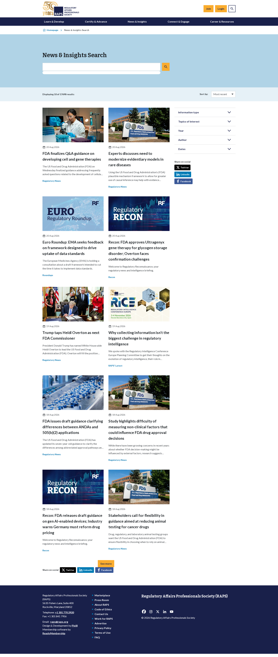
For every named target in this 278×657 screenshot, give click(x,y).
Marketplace (102, 595)
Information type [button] (188, 112)
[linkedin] (164, 611)
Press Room (102, 599)
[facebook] (143, 611)
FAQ (97, 637)
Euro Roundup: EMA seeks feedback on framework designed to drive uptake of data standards (72, 248)
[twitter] (157, 611)
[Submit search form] (166, 67)
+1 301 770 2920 (64, 612)
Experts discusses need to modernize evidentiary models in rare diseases (135, 159)
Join (208, 8)
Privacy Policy (103, 627)
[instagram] (150, 611)
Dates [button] (181, 148)
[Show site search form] (232, 8)
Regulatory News (51, 180)
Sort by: (204, 94)
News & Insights (137, 21)
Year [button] (181, 130)
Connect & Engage (178, 21)
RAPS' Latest (115, 365)
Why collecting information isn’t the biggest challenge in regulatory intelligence (138, 338)
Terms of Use (103, 632)
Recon (111, 277)
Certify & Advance (96, 21)
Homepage (52, 30)
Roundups (47, 275)
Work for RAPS (104, 618)
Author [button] (182, 139)
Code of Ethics (103, 609)
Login (221, 8)
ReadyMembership (53, 633)
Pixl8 (75, 625)
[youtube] (171, 611)
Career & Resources (222, 21)
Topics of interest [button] (188, 121)
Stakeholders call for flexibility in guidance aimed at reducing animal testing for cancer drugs (137, 521)
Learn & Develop (54, 21)
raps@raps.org (59, 621)
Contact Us (101, 613)
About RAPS (102, 604)
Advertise (101, 623)
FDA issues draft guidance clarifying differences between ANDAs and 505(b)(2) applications (72, 427)
